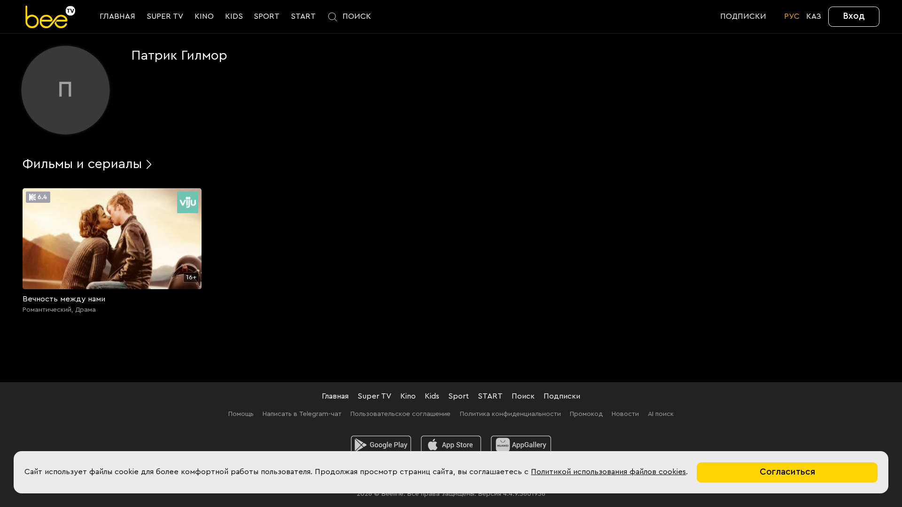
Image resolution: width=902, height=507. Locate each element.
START (490, 396)
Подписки (562, 396)
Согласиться (787, 472)
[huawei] (521, 445)
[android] (381, 445)
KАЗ (813, 16)
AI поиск (661, 413)
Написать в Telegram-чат (302, 413)
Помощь (241, 413)
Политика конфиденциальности (510, 413)
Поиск (523, 396)
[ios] (451, 445)
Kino (408, 396)
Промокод (586, 413)
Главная (335, 396)
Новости (625, 413)
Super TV (374, 396)
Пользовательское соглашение (400, 413)
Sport (458, 396)
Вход (854, 16)
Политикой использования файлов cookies (608, 472)
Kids (432, 396)
